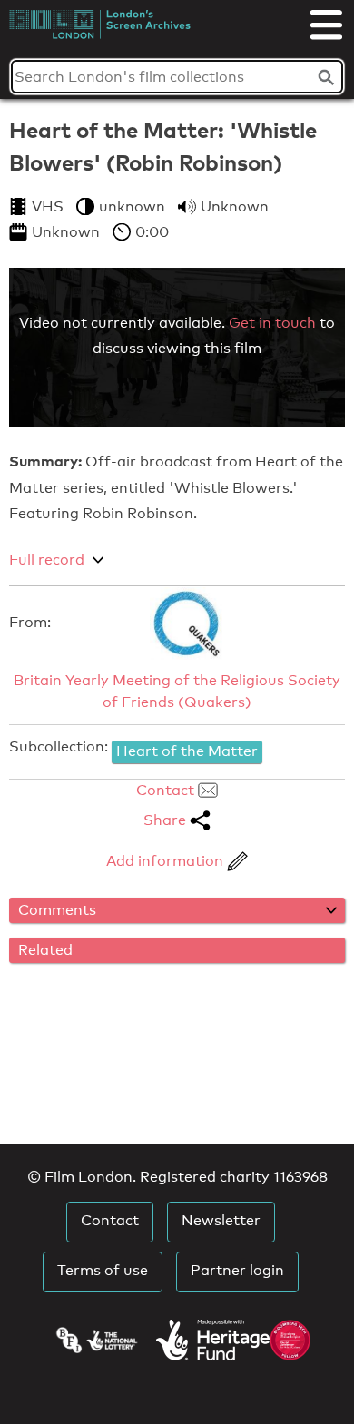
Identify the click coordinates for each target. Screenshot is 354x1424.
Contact (167, 790)
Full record (46, 559)
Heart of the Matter (187, 751)
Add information (166, 860)
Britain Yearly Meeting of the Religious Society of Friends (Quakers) (177, 691)
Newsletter (221, 1220)
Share (166, 820)
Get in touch (272, 322)
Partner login (237, 1270)
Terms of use (102, 1270)
